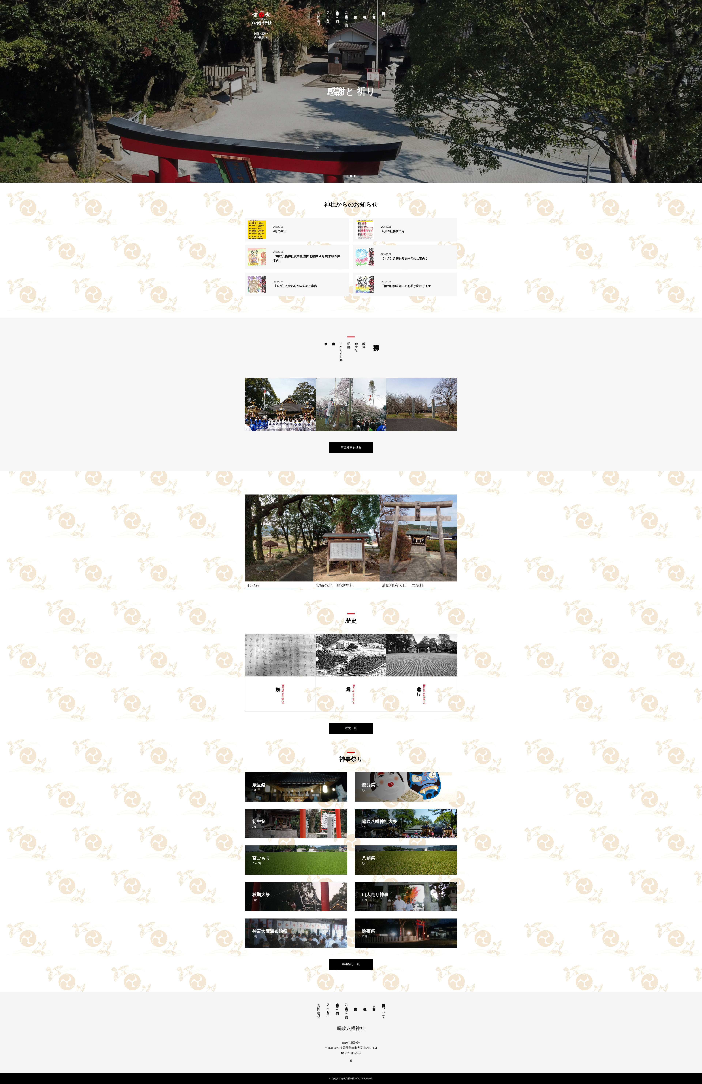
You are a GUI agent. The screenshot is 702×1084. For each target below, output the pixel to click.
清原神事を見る (351, 447)
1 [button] (347, 176)
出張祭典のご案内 (337, 13)
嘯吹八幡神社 (351, 1028)
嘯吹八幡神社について (383, 16)
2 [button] (351, 176)
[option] (351, 91)
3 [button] (355, 176)
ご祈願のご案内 (346, 15)
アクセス (328, 16)
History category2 (353, 694)
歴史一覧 (351, 728)
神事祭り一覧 (351, 964)
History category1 (283, 694)
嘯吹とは (419, 689)
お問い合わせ (319, 16)
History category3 (424, 694)
